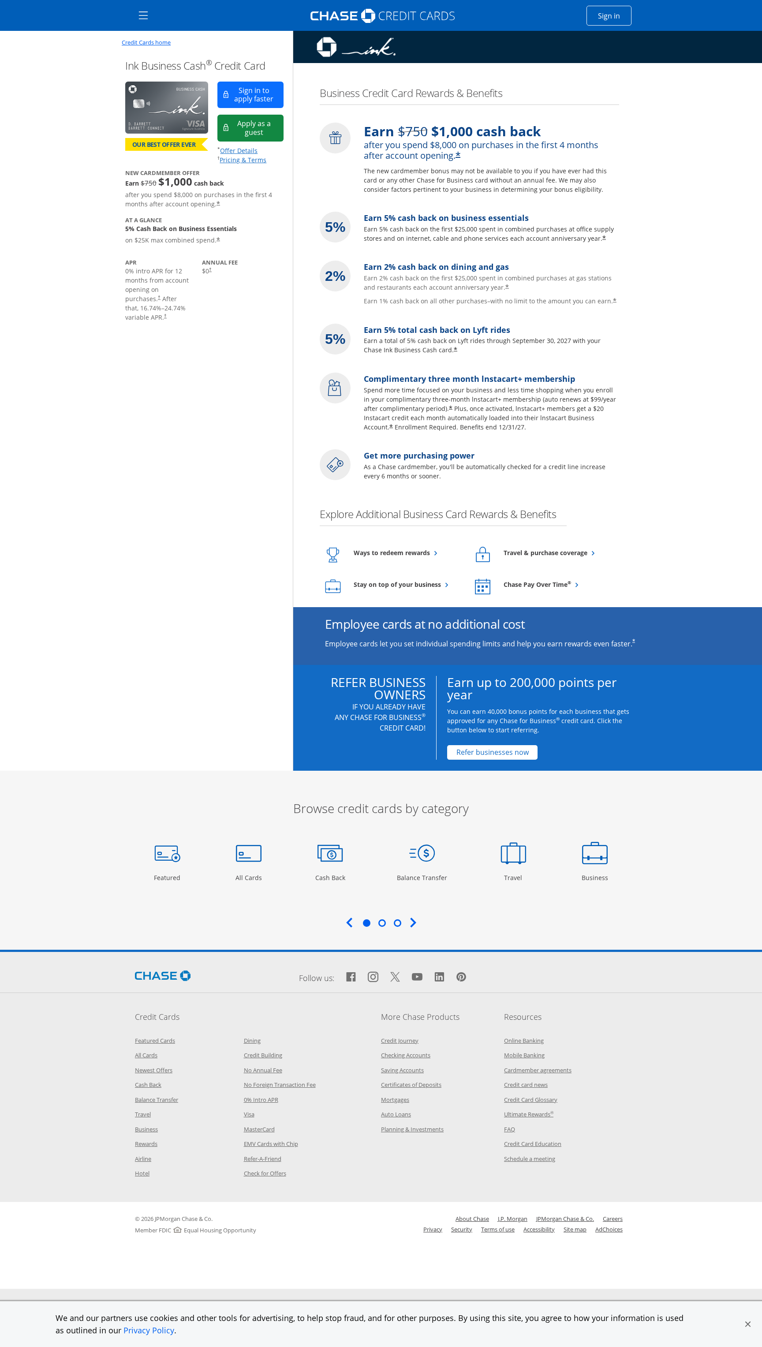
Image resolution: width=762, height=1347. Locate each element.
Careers (613, 1219)
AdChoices (609, 1229)
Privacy (432, 1229)
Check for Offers (265, 1173)
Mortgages (395, 1100)
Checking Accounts (405, 1055)
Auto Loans (396, 1114)
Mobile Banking (524, 1055)
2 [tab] (382, 923)
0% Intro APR (261, 1100)
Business (596, 877)
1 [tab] (366, 923)
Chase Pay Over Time (557, 584)
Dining (252, 1041)
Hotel (142, 1173)
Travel (516, 877)
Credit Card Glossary (530, 1100)
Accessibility (539, 1229)
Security (461, 1229)
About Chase (472, 1219)
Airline (143, 1159)
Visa (249, 1114)
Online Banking (524, 1041)
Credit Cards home (146, 42)
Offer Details (239, 150)
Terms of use (498, 1229)
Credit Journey (399, 1041)
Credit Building (263, 1055)
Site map (575, 1229)
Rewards (146, 1144)
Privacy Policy (148, 1330)
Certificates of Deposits (411, 1085)
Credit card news (526, 1085)
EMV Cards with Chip (271, 1144)
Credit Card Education (532, 1144)
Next (413, 922)
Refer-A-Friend (262, 1159)
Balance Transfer (422, 877)
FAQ (509, 1129)
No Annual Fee (263, 1070)
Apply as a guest (260, 128)
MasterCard (259, 1129)
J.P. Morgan (512, 1219)
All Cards (249, 877)
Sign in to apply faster (259, 95)
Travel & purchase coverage (557, 552)
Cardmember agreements (538, 1070)
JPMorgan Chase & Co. (565, 1219)
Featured (168, 877)
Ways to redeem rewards (407, 552)
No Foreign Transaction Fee (280, 1085)
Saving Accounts (402, 1070)
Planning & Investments (412, 1129)
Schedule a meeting (529, 1159)
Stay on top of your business (407, 584)
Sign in (614, 16)
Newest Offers (153, 1070)
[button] (747, 1324)
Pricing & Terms (243, 160)
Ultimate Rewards (528, 1114)
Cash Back (330, 877)
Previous (349, 922)
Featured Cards (155, 1041)
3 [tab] (397, 923)
